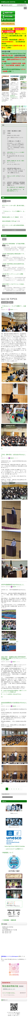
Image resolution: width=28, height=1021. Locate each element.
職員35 (14, 661)
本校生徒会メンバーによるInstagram (9, 956)
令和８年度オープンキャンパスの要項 (15, 152)
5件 (4, 201)
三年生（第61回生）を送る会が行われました (13, 455)
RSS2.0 (8, 201)
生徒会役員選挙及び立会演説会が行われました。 (14, 703)
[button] (3, 114)
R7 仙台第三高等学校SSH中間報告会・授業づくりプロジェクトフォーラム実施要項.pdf (13, 691)
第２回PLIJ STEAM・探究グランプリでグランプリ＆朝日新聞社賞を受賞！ (14, 35)
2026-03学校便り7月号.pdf (9, 221)
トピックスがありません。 (9, 993)
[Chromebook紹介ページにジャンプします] (14, 79)
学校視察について (7, 852)
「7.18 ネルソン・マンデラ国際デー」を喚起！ (15, 211)
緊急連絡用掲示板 (10, 986)
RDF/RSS (21, 986)
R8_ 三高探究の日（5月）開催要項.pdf (15, 187)
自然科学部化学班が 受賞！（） (15, 59)
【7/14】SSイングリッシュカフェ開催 (12, 274)
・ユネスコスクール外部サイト (13, 849)
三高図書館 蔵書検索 (9, 920)
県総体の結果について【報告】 (10, 217)
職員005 (12, 458)
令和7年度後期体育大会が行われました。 (13, 584)
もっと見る (14, 230)
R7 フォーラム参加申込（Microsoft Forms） (11, 694)
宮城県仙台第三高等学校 (8, 2)
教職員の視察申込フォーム (15, 190)
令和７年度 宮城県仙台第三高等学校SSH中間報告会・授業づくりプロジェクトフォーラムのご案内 (14, 658)
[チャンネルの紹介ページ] (14, 876)
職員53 (11, 309)
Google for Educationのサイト (14, 97)
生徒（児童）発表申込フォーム (14, 189)
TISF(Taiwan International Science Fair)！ (14, 54)
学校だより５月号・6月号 (13, 176)
